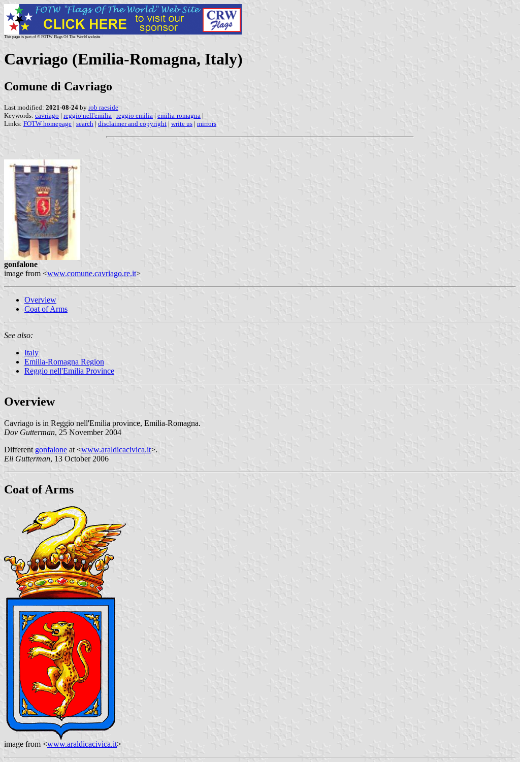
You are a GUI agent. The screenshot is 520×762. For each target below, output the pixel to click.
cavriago (47, 115)
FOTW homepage (47, 123)
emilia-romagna (179, 115)
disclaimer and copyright (132, 123)
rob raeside (103, 107)
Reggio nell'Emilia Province (69, 371)
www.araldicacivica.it (116, 449)
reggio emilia (134, 115)
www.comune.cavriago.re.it (91, 273)
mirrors (206, 123)
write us (181, 123)
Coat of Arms (46, 309)
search (84, 123)
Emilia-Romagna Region (64, 361)
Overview (40, 299)
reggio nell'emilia (87, 115)
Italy (31, 352)
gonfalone (51, 449)
